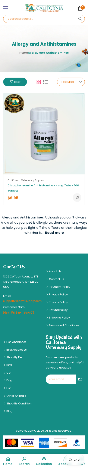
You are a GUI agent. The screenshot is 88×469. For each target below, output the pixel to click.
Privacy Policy (58, 294)
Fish (9, 388)
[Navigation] (5, 8)
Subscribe (80, 379)
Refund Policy (57, 310)
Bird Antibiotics (16, 350)
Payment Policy (59, 287)
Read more (54, 232)
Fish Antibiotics (16, 342)
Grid (38, 82)
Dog (9, 380)
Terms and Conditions (63, 325)
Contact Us (56, 279)
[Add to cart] (77, 197)
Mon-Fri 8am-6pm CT (18, 313)
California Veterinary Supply (25, 180)
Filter (17, 82)
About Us (54, 271)
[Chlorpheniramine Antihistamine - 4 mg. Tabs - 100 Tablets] (44, 133)
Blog (9, 411)
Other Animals (16, 396)
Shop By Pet (14, 357)
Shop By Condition (19, 403)
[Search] (80, 19)
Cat (8, 373)
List (45, 82)
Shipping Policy (59, 318)
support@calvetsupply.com (22, 301)
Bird (9, 365)
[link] (24, 461)
